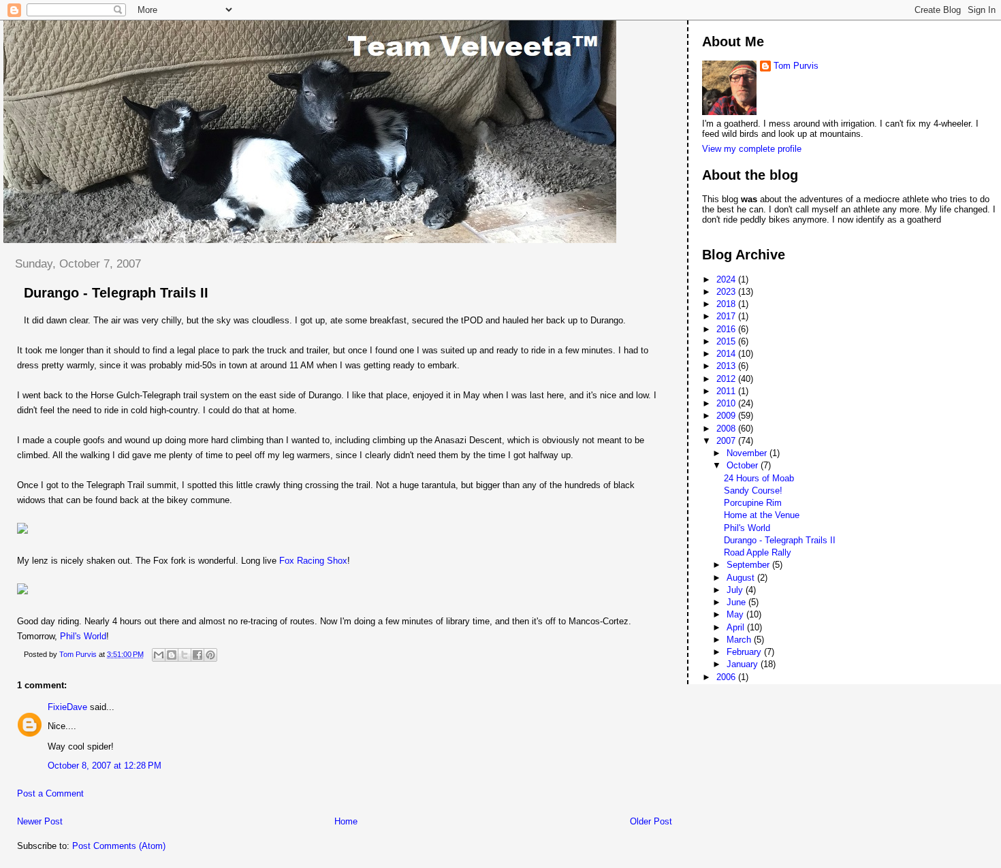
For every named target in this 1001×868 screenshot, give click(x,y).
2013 (727, 366)
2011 (727, 391)
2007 (727, 441)
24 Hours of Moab (759, 478)
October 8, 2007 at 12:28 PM (104, 765)
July (736, 590)
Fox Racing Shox (313, 561)
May (736, 614)
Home (346, 821)
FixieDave (67, 707)
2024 (727, 279)
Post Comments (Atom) (118, 846)
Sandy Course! (753, 490)
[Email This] (158, 655)
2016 (727, 329)
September (749, 565)
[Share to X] (184, 655)
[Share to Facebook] (197, 655)
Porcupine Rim (753, 503)
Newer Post (40, 821)
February (745, 652)
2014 (727, 354)
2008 (727, 428)
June (737, 602)
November (748, 453)
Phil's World (83, 636)
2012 (727, 379)
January (744, 664)
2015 (727, 341)
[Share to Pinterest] (210, 655)
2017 (727, 316)
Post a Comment (50, 793)
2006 (727, 677)
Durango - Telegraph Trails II (780, 540)
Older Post (651, 821)
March (740, 639)
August (742, 578)
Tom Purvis (796, 66)
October (744, 465)
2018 (727, 304)
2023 (727, 292)
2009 (727, 416)
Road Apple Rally (757, 552)
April (737, 627)
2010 (727, 403)
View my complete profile (751, 149)
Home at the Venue (761, 515)
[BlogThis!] (171, 655)
